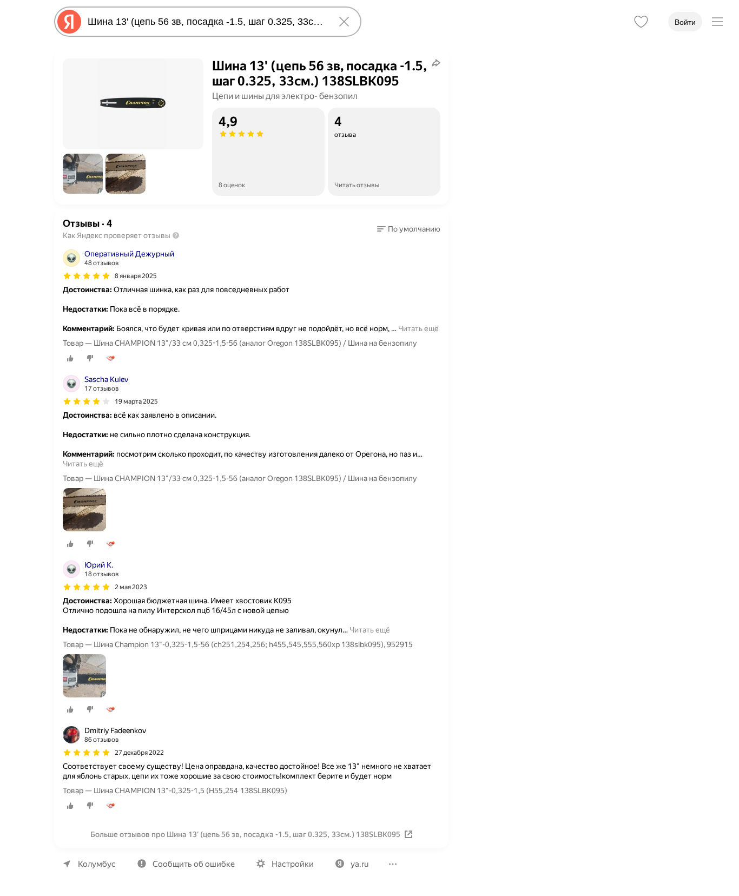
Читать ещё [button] (418, 328)
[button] (83, 174)
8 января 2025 (136, 276)
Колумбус (97, 864)
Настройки (293, 864)
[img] (86, 276)
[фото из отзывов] (84, 510)
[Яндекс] (69, 22)
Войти (685, 22)
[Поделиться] (436, 62)
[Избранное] (641, 22)
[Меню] (717, 21)
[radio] (70, 358)
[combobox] (205, 22)
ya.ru (359, 864)
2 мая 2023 (131, 587)
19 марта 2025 (136, 401)
